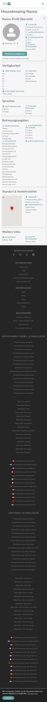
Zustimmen (8, 698)
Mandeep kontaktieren (15, 54)
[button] (43, 3)
